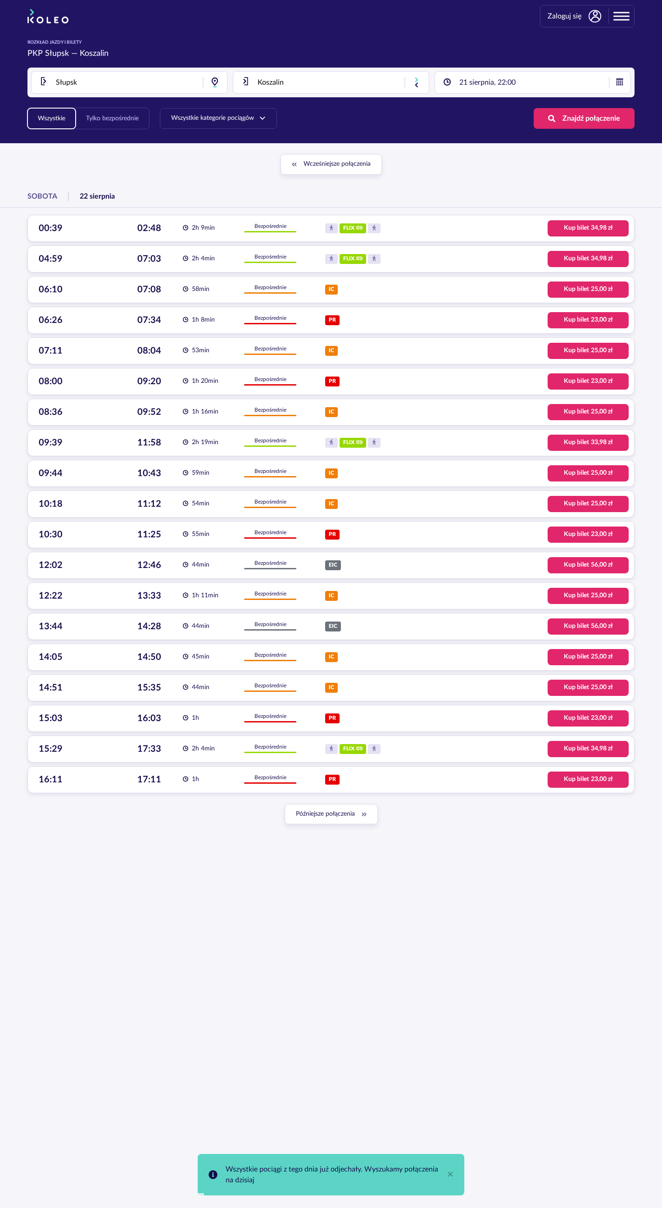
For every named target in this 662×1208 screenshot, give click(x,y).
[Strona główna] (47, 16)
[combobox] (129, 82)
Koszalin (94, 54)
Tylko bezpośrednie (112, 118)
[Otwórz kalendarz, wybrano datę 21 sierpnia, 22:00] (619, 82)
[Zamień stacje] (416, 82)
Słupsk (57, 54)
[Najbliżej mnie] (215, 82)
